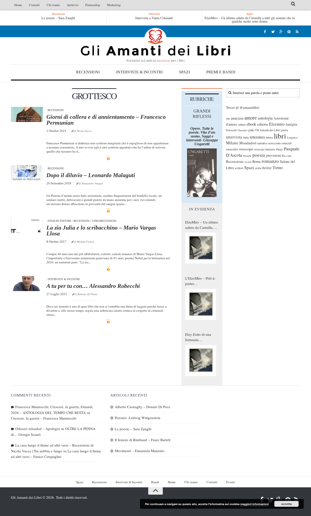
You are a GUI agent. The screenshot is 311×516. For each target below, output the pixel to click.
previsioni (273, 155)
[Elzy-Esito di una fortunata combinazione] (200, 360)
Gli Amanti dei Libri (155, 45)
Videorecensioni (104, 220)
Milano (232, 143)
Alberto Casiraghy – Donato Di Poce (142, 406)
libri (280, 135)
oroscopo (246, 148)
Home (18, 5)
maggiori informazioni (254, 504)
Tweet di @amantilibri (242, 107)
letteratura (257, 137)
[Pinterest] (289, 31)
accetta (286, 504)
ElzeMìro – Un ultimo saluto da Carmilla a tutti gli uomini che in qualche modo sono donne (250, 20)
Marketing (114, 5)
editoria (262, 124)
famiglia (291, 124)
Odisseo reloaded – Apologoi (37, 428)
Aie (228, 118)
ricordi (247, 161)
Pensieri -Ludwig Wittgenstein (137, 417)
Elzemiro (277, 124)
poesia (258, 155)
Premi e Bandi (220, 72)
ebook (251, 124)
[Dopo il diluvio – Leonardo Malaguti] (27, 172)
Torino (278, 167)
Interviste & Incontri (139, 72)
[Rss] (297, 31)
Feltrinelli (231, 130)
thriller (267, 167)
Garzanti (242, 130)
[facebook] (265, 31)
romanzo (270, 161)
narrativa (262, 143)
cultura (242, 124)
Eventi (230, 482)
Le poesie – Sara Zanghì (58, 18)
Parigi (279, 149)
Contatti (34, 5)
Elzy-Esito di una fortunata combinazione (198, 337)
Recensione (234, 161)
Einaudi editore (59, 220)
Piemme (247, 155)
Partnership (92, 5)
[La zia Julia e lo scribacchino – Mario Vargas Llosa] (27, 225)
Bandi (155, 482)
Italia (246, 137)
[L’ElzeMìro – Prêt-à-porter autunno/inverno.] (200, 304)
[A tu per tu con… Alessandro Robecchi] (27, 283)
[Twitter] (273, 31)
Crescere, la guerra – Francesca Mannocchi (43, 418)
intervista (234, 137)
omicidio (232, 149)
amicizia (237, 118)
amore (250, 117)
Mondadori (247, 142)
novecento (274, 143)
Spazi (184, 72)
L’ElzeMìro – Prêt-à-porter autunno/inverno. (200, 281)
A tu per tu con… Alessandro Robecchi (93, 286)
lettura (269, 137)
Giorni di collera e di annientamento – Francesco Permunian (106, 120)
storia (258, 168)
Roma (256, 161)
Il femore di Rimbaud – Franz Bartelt (142, 439)
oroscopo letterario (264, 149)
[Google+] (281, 31)
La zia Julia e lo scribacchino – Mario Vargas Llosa (101, 230)
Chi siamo (53, 5)
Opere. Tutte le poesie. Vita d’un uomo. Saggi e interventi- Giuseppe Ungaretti (202, 136)
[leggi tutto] (108, 159)
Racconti (286, 155)
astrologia (265, 118)
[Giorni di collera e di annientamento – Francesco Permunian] (27, 114)
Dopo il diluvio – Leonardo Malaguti (90, 175)
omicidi (287, 143)
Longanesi (292, 137)
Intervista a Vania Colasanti (154, 18)
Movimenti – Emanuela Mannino (139, 450)
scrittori (239, 168)
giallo (251, 130)
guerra (284, 130)
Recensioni (88, 72)
